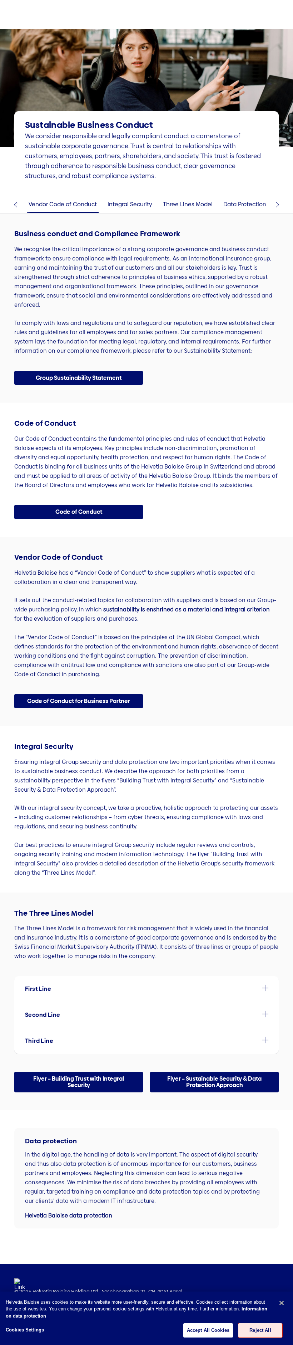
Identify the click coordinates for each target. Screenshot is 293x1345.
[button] (78, 378)
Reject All (260, 1330)
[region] (146, 1318)
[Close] (281, 1303)
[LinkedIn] (19, 1286)
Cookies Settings (25, 1330)
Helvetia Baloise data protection (68, 1215)
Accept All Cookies (208, 1330)
